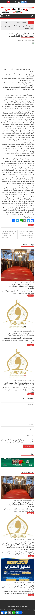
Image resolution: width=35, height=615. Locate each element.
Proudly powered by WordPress (10, 610)
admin (19, 40)
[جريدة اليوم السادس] (17, 13)
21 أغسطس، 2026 (27, 282)
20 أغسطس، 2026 (27, 331)
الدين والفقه (31, 225)
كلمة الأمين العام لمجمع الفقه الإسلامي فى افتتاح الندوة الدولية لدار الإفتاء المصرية (26, 234)
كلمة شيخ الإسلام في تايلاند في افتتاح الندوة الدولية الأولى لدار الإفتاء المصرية (8, 234)
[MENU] (1, 15)
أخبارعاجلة (31, 556)
